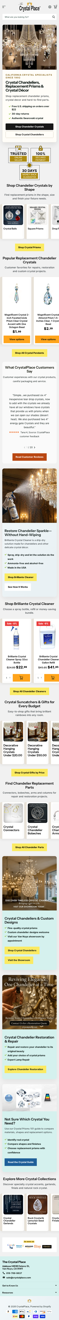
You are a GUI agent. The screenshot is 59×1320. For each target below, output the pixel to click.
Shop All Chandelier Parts (29, 847)
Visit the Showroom (19, 960)
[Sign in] (49, 6)
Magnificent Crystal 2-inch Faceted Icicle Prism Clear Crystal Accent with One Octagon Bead (17, 320)
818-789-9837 (14, 1273)
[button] (10, 675)
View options (16, 339)
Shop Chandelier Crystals (29, 126)
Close (29, 1285)
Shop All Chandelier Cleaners (29, 691)
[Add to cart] (21, 678)
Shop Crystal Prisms (29, 247)
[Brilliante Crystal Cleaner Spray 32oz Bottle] (17, 636)
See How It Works (18, 586)
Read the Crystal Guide (21, 1162)
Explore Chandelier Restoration (25, 1069)
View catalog (4, 7)
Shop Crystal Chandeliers (29, 134)
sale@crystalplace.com (18, 1277)
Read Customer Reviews (29, 456)
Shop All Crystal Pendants (29, 352)
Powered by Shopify (40, 1306)
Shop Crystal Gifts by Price (30, 772)
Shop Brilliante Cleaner (21, 577)
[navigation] (24, 447)
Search (53, 17)
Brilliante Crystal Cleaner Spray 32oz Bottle (17, 659)
